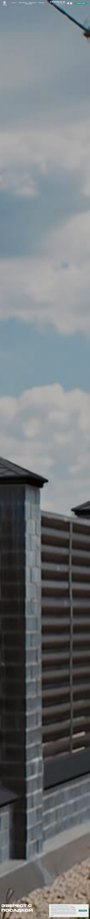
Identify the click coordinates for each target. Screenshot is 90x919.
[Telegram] (71, 3)
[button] (80, 3)
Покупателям (28, 3)
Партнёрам (41, 2)
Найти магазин (23, 2)
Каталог (14, 2)
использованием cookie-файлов (66, 910)
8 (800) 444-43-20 (57, 2)
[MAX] (68, 3)
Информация (32, 2)
